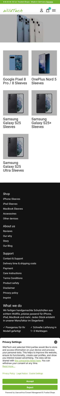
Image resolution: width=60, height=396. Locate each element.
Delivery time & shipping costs (19, 263)
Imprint (7, 298)
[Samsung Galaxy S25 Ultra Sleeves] (15, 146)
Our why (7, 236)
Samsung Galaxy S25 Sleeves (12, 123)
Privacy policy (10, 293)
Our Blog (7, 246)
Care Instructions (12, 273)
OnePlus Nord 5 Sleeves (44, 81)
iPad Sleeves (10, 204)
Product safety (11, 283)
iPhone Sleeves (11, 199)
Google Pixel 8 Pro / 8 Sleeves (15, 81)
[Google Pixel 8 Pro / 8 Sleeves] (15, 63)
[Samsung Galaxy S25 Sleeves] (15, 103)
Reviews (49, 1)
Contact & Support (13, 258)
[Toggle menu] (54, 10)
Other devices (10, 218)
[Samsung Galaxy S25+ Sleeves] (44, 103)
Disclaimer (9, 288)
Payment (8, 268)
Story (6, 241)
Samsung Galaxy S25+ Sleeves (41, 123)
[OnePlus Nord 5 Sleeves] (44, 63)
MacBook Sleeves (13, 209)
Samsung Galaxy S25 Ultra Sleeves (13, 166)
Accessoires (9, 214)
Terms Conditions (12, 278)
